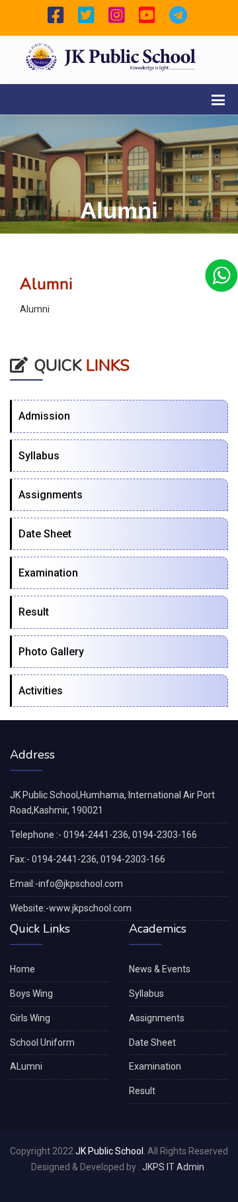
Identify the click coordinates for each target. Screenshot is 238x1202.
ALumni (26, 1066)
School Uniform (42, 1042)
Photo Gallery (51, 651)
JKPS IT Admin (173, 1167)
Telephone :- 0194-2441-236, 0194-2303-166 (103, 834)
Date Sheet (45, 534)
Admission (44, 416)
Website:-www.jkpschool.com (71, 908)
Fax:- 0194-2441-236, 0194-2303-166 (87, 859)
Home (22, 969)
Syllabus (39, 455)
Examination (48, 573)
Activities (41, 690)
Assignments (51, 494)
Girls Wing (30, 1018)
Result (34, 612)
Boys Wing (31, 993)
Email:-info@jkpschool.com (66, 883)
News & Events (159, 969)
